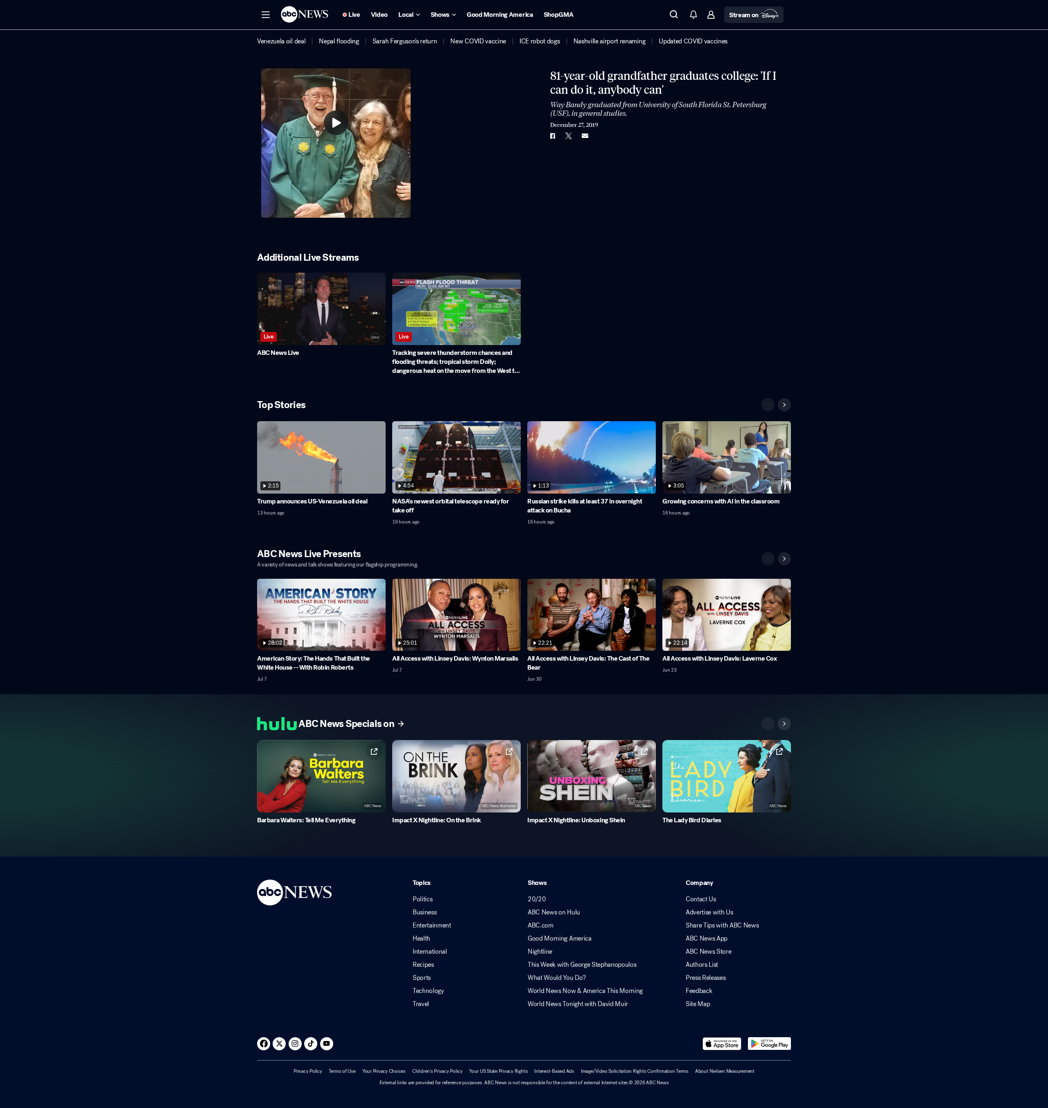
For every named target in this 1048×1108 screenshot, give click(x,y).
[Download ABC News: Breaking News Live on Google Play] (769, 1043)
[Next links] (784, 723)
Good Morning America (560, 938)
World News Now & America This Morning (585, 991)
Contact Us (701, 899)
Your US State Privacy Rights (498, 1071)
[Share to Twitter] (568, 136)
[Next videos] (784, 404)
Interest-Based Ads (554, 1071)
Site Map (698, 1004)
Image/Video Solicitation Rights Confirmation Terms (635, 1071)
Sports (422, 978)
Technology (428, 991)
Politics (422, 899)
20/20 (537, 899)
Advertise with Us (709, 912)
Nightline (540, 951)
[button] (265, 15)
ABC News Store (709, 951)
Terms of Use (342, 1071)
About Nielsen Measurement (724, 1071)
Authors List (702, 964)
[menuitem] (281, 41)
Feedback (699, 991)
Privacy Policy (308, 1071)
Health (421, 938)
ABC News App (706, 938)
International (430, 951)
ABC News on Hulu (554, 912)
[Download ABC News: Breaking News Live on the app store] (722, 1043)
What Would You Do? (556, 978)
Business (424, 912)
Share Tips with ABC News (722, 925)
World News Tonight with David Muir (578, 1004)
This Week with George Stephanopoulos (582, 964)
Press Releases (706, 978)
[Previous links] (768, 723)
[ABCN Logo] (304, 14)
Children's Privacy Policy (437, 1071)
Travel (421, 1004)
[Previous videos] (768, 404)
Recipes (423, 964)
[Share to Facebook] (552, 136)
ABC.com (540, 925)
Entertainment (432, 925)
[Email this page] (585, 136)
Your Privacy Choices (384, 1071)
